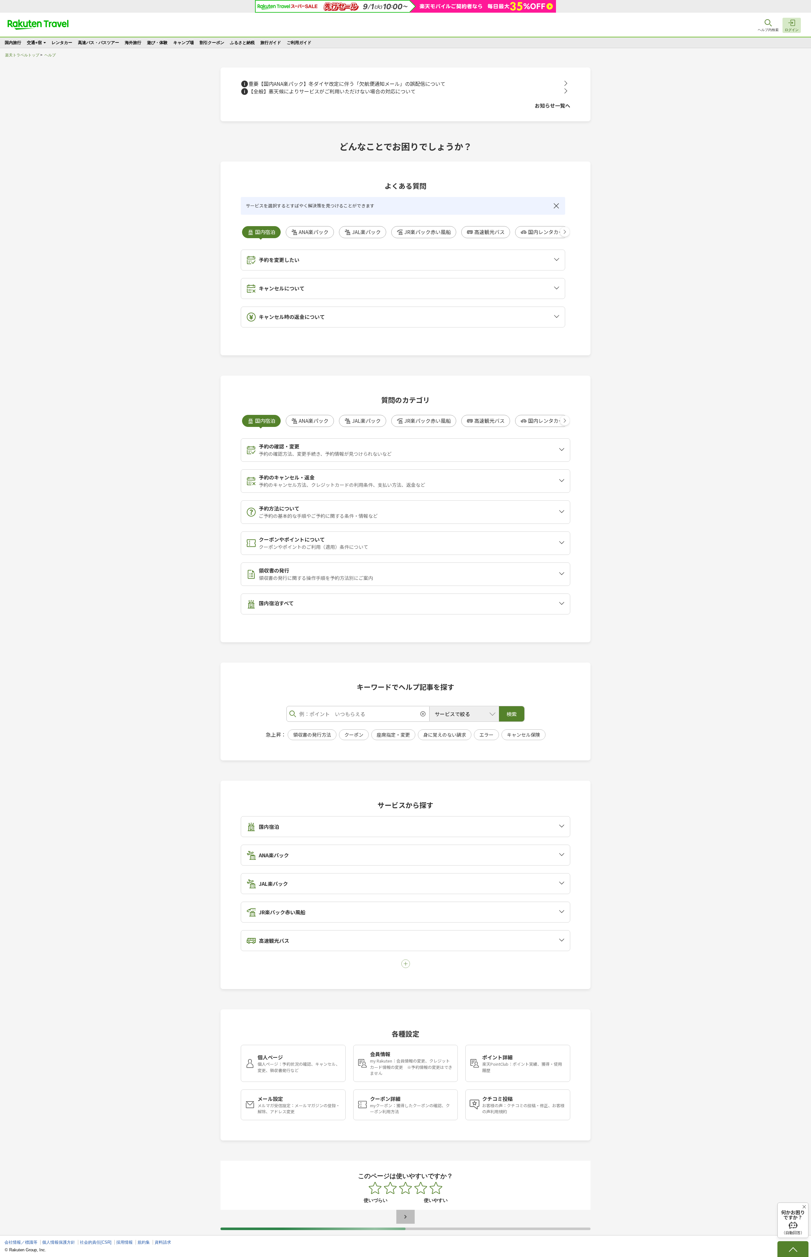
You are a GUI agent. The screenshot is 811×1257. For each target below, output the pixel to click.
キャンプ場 (183, 42)
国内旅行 (13, 42)
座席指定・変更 (393, 734)
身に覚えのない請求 (444, 734)
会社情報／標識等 (20, 1242)
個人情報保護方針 (58, 1242)
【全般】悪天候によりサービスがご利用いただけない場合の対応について (332, 91)
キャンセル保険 (523, 734)
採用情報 (124, 1242)
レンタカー (62, 42)
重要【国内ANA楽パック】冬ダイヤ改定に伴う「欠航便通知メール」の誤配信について (346, 83)
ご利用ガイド (299, 42)
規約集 (143, 1242)
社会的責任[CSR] (96, 1242)
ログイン (792, 30)
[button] (565, 232)
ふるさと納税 (242, 42)
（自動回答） (793, 1222)
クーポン (353, 734)
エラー (486, 734)
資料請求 (163, 1242)
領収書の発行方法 (312, 734)
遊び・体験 (157, 42)
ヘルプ (50, 55)
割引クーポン (212, 42)
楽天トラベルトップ (22, 55)
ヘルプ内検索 (768, 30)
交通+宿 (34, 42)
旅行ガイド (270, 42)
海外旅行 (133, 42)
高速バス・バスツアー (98, 42)
